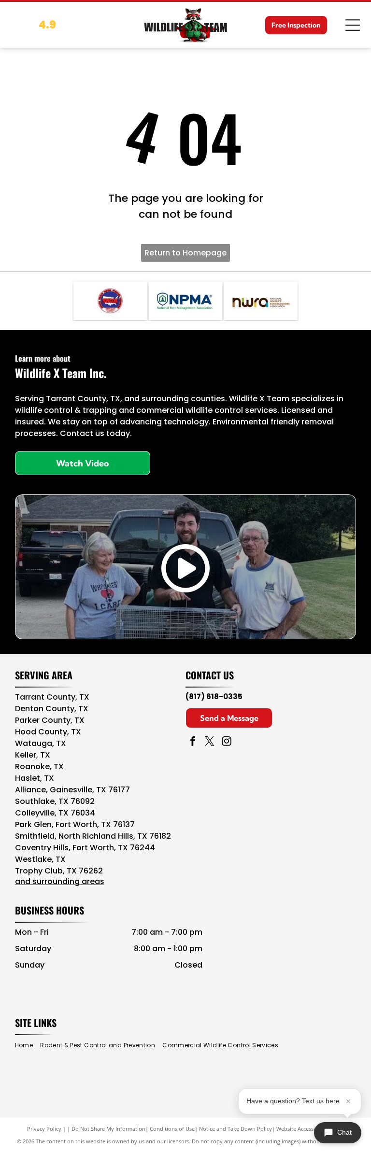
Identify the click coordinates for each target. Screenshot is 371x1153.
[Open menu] (352, 25)
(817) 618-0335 (214, 696)
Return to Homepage (185, 252)
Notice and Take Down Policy (235, 1128)
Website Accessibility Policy (310, 1128)
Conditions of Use (172, 1128)
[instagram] (226, 742)
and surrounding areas (59, 881)
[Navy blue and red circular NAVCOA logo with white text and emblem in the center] (110, 300)
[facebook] (193, 742)
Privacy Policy (44, 1128)
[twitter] (209, 742)
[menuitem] (27, 1045)
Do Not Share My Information (108, 1128)
